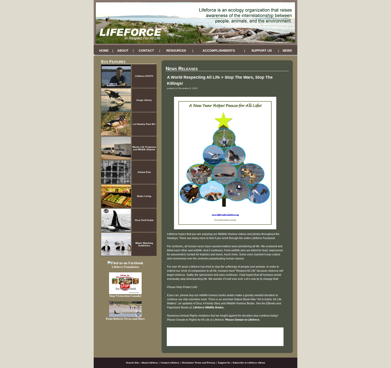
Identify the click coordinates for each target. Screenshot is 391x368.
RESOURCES (176, 50)
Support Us (224, 362)
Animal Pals (144, 172)
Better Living (144, 196)
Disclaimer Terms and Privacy (198, 362)
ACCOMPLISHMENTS (219, 50)
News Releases (182, 68)
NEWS (287, 50)
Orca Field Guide (144, 220)
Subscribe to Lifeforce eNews (249, 362)
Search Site (132, 362)
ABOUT (123, 50)
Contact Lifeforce (170, 362)
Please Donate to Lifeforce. (242, 319)
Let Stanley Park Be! (144, 124)
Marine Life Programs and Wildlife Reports (144, 148)
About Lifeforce (149, 362)
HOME (104, 50)
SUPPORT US (261, 50)
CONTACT (146, 50)
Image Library (144, 100)
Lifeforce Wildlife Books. (208, 307)
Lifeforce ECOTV (144, 76)
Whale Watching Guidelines (144, 244)
